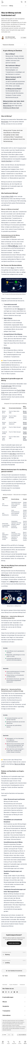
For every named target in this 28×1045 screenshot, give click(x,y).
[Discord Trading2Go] (17, 992)
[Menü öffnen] (26, 6)
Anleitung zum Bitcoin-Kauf (11, 108)
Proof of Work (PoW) (7, 196)
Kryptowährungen (6, 386)
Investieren (4, 5)
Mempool (20, 309)
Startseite (4, 984)
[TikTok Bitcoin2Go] (11, 992)
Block (12, 268)
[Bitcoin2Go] (2, 2)
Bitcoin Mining (7, 105)
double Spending (6, 161)
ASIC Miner (12, 453)
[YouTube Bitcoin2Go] (3, 992)
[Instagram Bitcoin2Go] (6, 992)
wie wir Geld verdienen (14, 1028)
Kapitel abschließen (14, 943)
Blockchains (4, 121)
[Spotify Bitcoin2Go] (14, 992)
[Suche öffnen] (21, 1)
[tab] (4, 1034)
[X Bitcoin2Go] (8, 992)
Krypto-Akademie (13, 984)
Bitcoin (3, 188)
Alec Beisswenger (10, 37)
